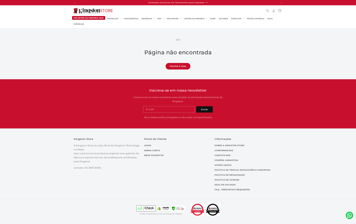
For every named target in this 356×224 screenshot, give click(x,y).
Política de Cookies (227, 180)
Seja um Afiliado (225, 184)
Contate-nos (223, 155)
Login (147, 145)
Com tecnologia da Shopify (170, 214)
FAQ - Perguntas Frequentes (232, 189)
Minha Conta (152, 150)
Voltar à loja (178, 66)
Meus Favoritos (154, 155)
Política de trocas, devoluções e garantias (242, 170)
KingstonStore (152, 214)
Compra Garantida (226, 160)
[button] (113, 18)
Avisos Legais (223, 165)
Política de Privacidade (230, 175)
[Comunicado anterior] (75, 2)
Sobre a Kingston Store (229, 145)
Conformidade (224, 150)
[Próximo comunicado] (281, 2)
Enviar (204, 109)
